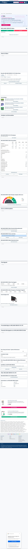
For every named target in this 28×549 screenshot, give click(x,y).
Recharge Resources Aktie (12, 423)
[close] (19, 534)
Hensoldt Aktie (18, 427)
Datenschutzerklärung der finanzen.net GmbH (14, 546)
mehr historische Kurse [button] (14, 241)
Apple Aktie (14, 426)
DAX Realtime (11, 421)
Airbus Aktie (2, 429)
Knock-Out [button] (20, 369)
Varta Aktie (5, 430)
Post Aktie (15, 422)
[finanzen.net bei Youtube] (11, 434)
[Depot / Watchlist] (26, 28)
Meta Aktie (14, 429)
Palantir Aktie (15, 428)
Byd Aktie (9, 425)
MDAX (14, 421)
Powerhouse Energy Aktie (20, 422)
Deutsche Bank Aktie (13, 425)
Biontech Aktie (7, 426)
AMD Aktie (19, 428)
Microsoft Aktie (22, 425)
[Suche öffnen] (24, 2)
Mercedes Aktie (6, 427)
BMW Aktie (5, 429)
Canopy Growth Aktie (16, 430)
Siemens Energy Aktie (12, 424)
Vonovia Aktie (12, 430)
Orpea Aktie (11, 422)
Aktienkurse (5, 421)
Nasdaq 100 (22, 421)
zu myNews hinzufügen (18, 83)
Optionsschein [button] (7, 369)
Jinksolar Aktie (11, 426)
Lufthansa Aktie (2, 425)
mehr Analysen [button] (14, 137)
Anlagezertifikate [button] (14, 367)
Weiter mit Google (14, 541)
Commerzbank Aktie (6, 424)
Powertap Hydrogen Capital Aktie (5, 423)
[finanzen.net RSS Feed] (19, 434)
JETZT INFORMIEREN (14, 407)
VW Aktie (6, 425)
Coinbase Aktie (11, 428)
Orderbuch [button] (7, 237)
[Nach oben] (26, 548)
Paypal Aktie (21, 427)
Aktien (4, 13)
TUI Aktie (17, 424)
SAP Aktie (18, 426)
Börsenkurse (2, 421)
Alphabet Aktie (23, 428)
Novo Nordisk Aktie (3, 428)
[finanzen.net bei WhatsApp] (18, 434)
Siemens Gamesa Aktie (7, 422)
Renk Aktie (2, 427)
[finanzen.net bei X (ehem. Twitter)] (13, 434)
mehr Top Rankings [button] (14, 111)
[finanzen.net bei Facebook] (10, 434)
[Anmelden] (26, 2)
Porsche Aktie (17, 429)
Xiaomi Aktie (2, 430)
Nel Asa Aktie (17, 425)
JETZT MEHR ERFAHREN (14, 416)
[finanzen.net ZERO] (14, 16)
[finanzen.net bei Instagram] (8, 434)
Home (2, 13)
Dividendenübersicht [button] (14, 172)
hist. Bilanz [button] (7, 174)
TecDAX (16, 421)
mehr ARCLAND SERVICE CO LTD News (14, 81)
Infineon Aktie (7, 428)
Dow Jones (19, 421)
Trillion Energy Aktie (22, 423)
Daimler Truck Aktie (22, 426)
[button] (16, 2)
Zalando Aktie (21, 430)
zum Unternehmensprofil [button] (14, 377)
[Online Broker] (5, 2)
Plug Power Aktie (3, 426)
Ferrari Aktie (14, 427)
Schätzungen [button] (20, 174)
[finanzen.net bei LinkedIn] (14, 434)
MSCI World (2, 422)
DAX (8, 421)
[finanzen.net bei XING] (16, 434)
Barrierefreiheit (20, 441)
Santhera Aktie (18, 423)
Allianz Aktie (20, 424)
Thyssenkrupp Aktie (9, 429)
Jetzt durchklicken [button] (15, 101)
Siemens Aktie (24, 424)
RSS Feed (5, 83)
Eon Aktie (8, 430)
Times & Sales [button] (21, 237)
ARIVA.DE (3, 447)
